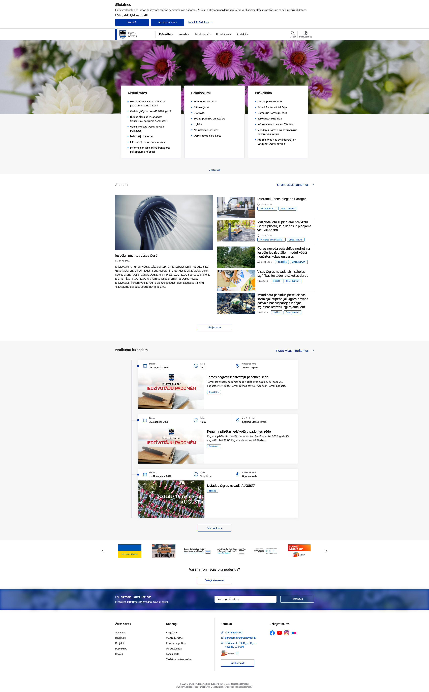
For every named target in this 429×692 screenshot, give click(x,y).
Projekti (119, 643)
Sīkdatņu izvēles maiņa (178, 659)
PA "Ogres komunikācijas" (271, 239)
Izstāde (212, 491)
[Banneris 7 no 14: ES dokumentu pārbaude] (163, 550)
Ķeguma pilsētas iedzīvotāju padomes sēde (239, 431)
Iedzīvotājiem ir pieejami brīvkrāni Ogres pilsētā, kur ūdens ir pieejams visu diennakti (284, 226)
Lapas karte (172, 654)
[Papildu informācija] (237, 653)
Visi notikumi (214, 528)
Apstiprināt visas (167, 22)
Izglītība (276, 281)
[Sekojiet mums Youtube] (279, 633)
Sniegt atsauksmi (214, 580)
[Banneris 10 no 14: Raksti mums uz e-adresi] (265, 550)
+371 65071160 (233, 632)
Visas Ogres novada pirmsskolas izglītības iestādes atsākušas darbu (282, 274)
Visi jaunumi (214, 327)
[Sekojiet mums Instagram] (286, 632)
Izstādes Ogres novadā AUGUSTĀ (231, 486)
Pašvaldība (282, 262)
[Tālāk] (326, 551)
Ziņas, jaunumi (287, 208)
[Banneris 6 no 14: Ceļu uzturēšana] (129, 550)
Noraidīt (132, 22)
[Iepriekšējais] (102, 551)
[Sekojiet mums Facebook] (272, 632)
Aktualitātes (137, 93)
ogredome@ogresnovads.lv (240, 637)
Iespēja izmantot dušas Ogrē (136, 256)
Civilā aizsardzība (267, 208)
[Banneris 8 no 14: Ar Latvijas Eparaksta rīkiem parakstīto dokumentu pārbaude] (197, 550)
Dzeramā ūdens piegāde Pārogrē (281, 199)
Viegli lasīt (171, 632)
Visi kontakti (237, 663)
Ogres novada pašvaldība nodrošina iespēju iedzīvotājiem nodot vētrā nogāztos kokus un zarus (283, 253)
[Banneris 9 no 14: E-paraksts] (231, 550)
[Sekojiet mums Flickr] (293, 633)
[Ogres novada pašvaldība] (134, 34)
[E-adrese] (227, 653)
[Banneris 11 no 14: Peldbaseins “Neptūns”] (299, 550)
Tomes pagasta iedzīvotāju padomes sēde (237, 377)
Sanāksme (214, 392)
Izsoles (119, 654)
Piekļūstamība (174, 648)
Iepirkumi (120, 637)
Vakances (120, 632)
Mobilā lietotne (174, 637)
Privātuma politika (176, 643)
